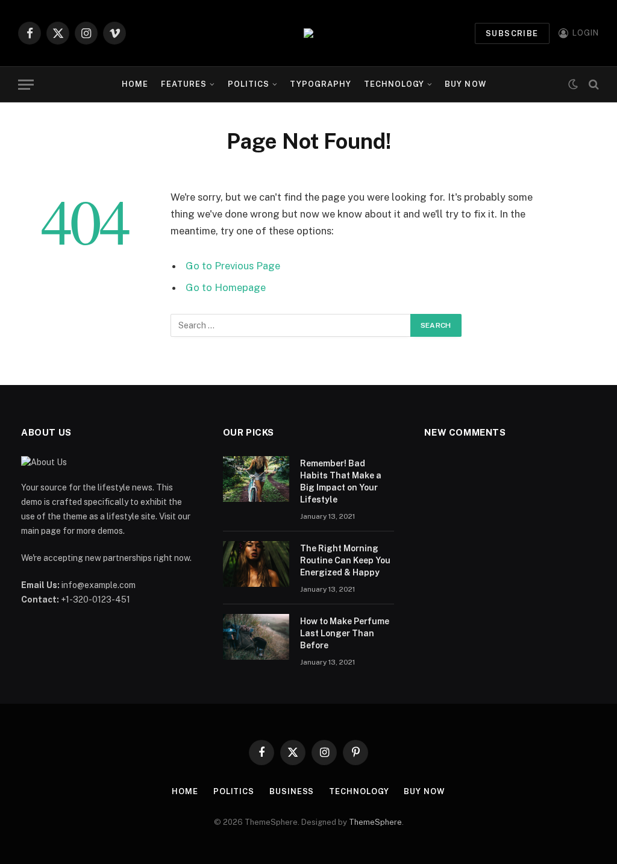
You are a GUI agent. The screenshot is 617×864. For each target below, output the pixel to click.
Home (135, 84)
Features (184, 84)
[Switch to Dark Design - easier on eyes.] (573, 84)
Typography (320, 84)
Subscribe (512, 33)
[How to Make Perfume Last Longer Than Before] (256, 637)
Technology (394, 84)
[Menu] (26, 84)
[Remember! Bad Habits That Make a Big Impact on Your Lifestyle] (256, 479)
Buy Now (465, 84)
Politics (248, 84)
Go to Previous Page (233, 266)
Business (291, 791)
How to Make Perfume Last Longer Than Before (344, 633)
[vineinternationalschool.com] (308, 33)
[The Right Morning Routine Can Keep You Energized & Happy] (256, 564)
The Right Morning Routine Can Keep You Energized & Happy (345, 560)
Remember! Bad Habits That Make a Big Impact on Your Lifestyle (340, 481)
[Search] (592, 84)
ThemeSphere (375, 822)
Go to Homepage (226, 287)
